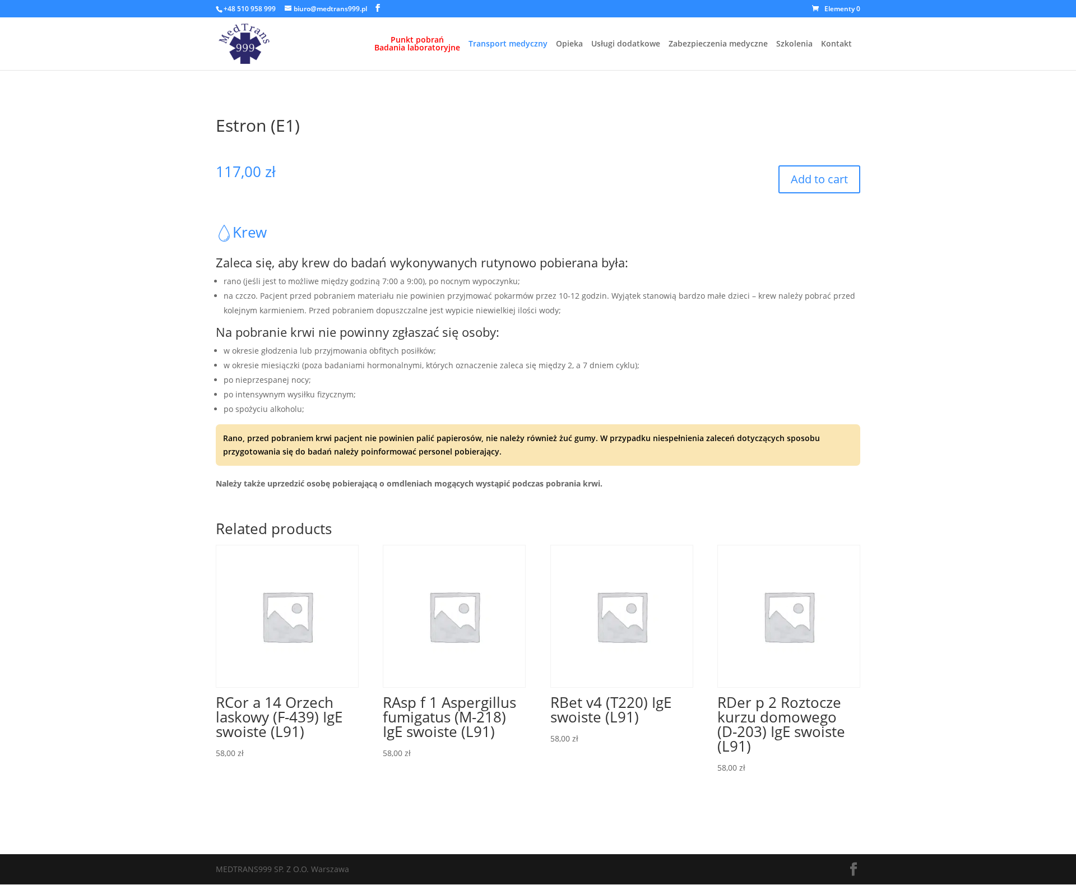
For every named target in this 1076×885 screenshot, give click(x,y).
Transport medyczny (508, 44)
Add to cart (819, 179)
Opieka (569, 44)
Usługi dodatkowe (625, 44)
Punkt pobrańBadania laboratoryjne (417, 44)
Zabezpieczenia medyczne (718, 44)
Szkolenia (794, 44)
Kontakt (836, 44)
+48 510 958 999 (250, 8)
